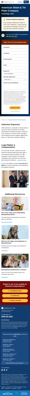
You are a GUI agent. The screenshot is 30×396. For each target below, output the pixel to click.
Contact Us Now (15, 107)
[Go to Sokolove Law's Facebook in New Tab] (2, 370)
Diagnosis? (6, 71)
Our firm (3, 163)
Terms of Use (14, 101)
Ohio (6, 119)
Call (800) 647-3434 (16, 291)
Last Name (6, 53)
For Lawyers (13, 388)
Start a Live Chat (16, 300)
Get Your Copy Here (6, 222)
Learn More (4, 250)
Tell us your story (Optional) (10, 82)
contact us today (21, 160)
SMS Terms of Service (20, 98)
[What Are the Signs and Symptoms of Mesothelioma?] (15, 232)
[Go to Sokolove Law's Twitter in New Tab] (6, 370)
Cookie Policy (7, 388)
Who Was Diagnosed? (9, 76)
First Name (6, 47)
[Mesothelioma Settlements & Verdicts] (15, 261)
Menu (26, 1)
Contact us (15, 326)
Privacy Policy (7, 101)
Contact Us (20, 1)
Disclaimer (3, 386)
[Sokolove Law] (15, 308)
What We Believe (5, 319)
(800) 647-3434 (13, 36)
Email (5, 65)
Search (3, 119)
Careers (19, 388)
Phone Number (7, 59)
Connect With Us (5, 367)
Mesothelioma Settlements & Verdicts (13, 269)
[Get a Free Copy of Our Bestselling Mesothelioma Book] (15, 204)
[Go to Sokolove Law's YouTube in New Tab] (4, 370)
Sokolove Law (15, 2)
